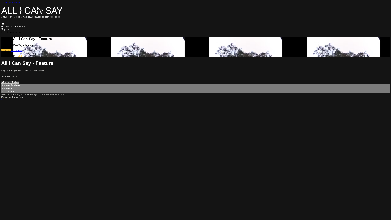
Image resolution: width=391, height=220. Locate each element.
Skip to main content (11, 2)
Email (16, 82)
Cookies (25, 94)
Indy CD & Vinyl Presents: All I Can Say (18, 70)
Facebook (6, 82)
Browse (5, 26)
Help (4, 94)
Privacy (17, 94)
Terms (10, 94)
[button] (3, 24)
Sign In (5, 29)
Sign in (22, 26)
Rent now (6, 50)
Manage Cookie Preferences (43, 94)
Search (14, 26)
